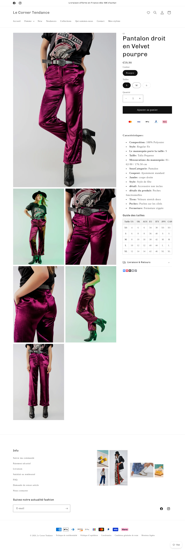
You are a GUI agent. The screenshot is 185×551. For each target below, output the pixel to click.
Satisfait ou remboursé (24, 474)
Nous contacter (20, 490)
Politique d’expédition (89, 535)
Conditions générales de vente (126, 535)
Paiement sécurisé (22, 463)
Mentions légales (148, 535)
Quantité (126, 92)
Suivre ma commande (23, 458)
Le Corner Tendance (45, 536)
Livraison (17, 469)
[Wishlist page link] (148, 12)
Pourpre (130, 73)
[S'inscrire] (66, 508)
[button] (29, 21)
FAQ (15, 479)
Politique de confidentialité (66, 535)
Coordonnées (106, 535)
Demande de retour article (26, 485)
